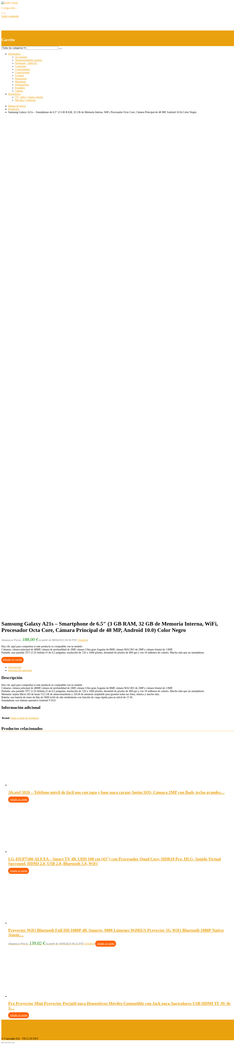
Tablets (19, 90)
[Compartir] (6, 1042)
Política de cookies (11, 1032)
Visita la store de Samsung (24, 718)
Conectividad (22, 72)
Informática (14, 53)
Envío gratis (28, 237)
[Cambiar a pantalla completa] (9, 1042)
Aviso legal (7, 1021)
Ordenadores (22, 84)
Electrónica (14, 94)
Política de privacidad (13, 1026)
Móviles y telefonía (25, 100)
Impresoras (21, 78)
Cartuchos (20, 66)
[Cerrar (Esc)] (2, 1042)
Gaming (19, 75)
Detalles (82, 640)
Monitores (20, 81)
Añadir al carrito (12, 659)
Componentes (22, 69)
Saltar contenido (10, 16)
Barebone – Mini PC (26, 63)
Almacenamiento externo (28, 60)
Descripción (14, 667)
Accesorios (21, 57)
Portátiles (20, 87)
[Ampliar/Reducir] (13, 1042)
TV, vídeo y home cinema (29, 97)
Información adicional (20, 670)
